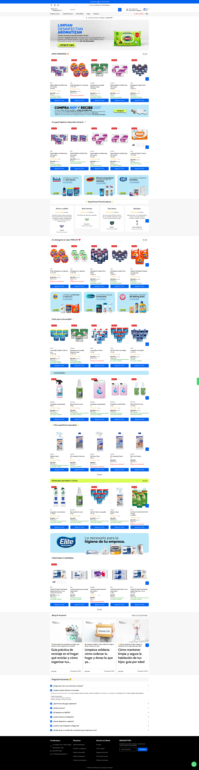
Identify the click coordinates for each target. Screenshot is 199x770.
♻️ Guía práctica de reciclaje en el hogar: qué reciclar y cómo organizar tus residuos (65, 645)
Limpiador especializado (57, 404)
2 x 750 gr (52, 513)
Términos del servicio (102, 756)
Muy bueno (112, 209)
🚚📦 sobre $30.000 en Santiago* (99, 5)
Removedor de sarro (76, 404)
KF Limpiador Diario (116, 456)
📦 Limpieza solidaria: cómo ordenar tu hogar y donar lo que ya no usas (99, 645)
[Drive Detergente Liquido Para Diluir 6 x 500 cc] (99, 256)
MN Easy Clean (95, 456)
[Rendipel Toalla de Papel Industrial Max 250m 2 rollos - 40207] (99, 574)
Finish (51, 348)
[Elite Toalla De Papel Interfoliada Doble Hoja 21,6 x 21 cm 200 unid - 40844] (139, 574)
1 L (71, 458)
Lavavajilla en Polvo (96, 350)
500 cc (52, 406)
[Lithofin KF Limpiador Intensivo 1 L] (79, 441)
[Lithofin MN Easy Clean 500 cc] (99, 441)
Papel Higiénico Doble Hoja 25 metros (78, 154)
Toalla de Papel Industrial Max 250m (98, 590)
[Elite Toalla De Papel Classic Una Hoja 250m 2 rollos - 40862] (119, 574)
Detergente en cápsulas (77, 271)
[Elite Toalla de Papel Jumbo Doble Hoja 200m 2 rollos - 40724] (79, 574)
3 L (91, 406)
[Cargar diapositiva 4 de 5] (99, 48)
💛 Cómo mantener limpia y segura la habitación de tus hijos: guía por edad (130, 645)
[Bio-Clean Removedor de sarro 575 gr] (79, 389)
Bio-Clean (72, 402)
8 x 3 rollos (133, 155)
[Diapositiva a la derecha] (147, 79)
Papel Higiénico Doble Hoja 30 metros (118, 86)
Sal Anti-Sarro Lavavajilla (118, 350)
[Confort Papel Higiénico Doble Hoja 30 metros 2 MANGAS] (119, 70)
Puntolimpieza (95, 767)
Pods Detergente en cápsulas (79, 85)
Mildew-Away (54, 456)
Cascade (92, 83)
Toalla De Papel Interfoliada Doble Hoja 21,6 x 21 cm (58, 590)
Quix (131, 509)
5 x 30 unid (53, 354)
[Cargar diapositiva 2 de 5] (95, 48)
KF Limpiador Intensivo (77, 456)
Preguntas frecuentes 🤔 (62, 679)
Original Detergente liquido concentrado (138, 272)
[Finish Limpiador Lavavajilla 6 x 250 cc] (139, 335)
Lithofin (52, 454)
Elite (51, 83)
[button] (55, 14)
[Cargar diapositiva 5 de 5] (102, 48)
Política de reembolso (102, 760)
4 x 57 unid (73, 272)
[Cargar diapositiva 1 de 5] (93, 48)
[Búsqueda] (119, 9)
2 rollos (72, 592)
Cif (51, 510)
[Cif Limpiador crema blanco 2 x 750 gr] (59, 496)
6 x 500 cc (133, 88)
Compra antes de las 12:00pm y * (100, 17)
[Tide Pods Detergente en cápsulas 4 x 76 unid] (79, 70)
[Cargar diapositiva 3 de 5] (97, 48)
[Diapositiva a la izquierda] (52, 79)
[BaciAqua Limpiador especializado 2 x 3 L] (119, 389)
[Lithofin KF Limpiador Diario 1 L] (119, 441)
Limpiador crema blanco (57, 512)
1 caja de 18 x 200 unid (56, 592)
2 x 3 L (112, 406)
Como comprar (100, 748)
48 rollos (72, 156)
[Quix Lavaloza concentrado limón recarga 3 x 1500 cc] (139, 496)
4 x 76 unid (73, 86)
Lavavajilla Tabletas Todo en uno (59, 351)
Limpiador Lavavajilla (137, 350)
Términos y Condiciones (79, 748)
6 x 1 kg (92, 352)
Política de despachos (79, 756)
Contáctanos (55, 740)
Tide (71, 83)
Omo (131, 83)
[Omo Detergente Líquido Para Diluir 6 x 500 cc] (139, 70)
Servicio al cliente (103, 740)
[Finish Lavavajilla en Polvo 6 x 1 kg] (99, 335)
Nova (131, 151)
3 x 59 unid (93, 88)
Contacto (98, 744)
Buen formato (87, 209)
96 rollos (112, 88)
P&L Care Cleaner (135, 456)
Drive (91, 269)
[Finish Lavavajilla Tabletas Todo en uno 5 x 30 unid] (59, 335)
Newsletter (125, 740)
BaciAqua (137, 209)
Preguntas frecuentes (102, 752)
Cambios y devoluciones (80, 760)
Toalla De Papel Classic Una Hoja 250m (118, 590)
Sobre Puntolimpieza (79, 744)
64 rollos (52, 88)
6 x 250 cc (133, 352)
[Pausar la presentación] (109, 48)
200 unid (132, 592)
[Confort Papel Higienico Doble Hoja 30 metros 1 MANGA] (119, 138)
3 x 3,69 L (132, 274)
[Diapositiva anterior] (76, 5)
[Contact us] (194, 764)
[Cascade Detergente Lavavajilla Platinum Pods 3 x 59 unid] (99, 70)
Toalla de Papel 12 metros (138, 153)
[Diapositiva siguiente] (122, 5)
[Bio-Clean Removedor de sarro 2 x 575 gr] (139, 389)
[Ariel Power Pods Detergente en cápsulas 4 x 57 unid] (79, 256)
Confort (112, 83)
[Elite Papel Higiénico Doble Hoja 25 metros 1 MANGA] (79, 138)
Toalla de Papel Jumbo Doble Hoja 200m (79, 590)
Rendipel (92, 587)
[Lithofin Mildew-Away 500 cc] (59, 441)
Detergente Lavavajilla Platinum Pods (97, 86)
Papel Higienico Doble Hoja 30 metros (118, 154)
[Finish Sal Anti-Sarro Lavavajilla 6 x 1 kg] (119, 335)
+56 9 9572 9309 (104, 1)
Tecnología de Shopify (106, 767)
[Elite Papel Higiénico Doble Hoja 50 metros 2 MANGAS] (59, 70)
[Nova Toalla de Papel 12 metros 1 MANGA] (139, 138)
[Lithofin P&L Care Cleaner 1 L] (139, 441)
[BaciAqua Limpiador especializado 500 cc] (59, 389)
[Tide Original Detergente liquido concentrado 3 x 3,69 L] (139, 256)
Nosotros (77, 740)
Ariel (71, 269)
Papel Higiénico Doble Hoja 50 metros (58, 86)
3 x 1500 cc (133, 515)
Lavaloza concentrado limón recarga (139, 513)
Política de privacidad (79, 752)
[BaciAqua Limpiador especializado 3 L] (99, 389)
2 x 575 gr (132, 406)
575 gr (72, 406)
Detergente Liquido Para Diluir (138, 86)
